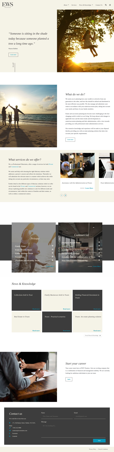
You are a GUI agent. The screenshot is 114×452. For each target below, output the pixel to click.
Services (74, 5)
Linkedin (14, 436)
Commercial (15, 167)
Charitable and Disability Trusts (27, 261)
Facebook (15, 433)
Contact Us (99, 5)
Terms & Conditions (103, 449)
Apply (68, 379)
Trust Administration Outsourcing (74, 261)
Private (51, 164)
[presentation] (61, 195)
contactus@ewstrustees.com (19, 430)
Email (76, 413)
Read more (36, 309)
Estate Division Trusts (23, 250)
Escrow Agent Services (70, 253)
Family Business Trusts (24, 253)
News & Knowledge (85, 5)
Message (43, 422)
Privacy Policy (92, 449)
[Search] (106, 5)
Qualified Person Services (71, 250)
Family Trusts (20, 246)
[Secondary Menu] (110, 5)
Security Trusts (67, 246)
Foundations (20, 257)
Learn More (89, 188)
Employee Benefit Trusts (71, 243)
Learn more (13, 54)
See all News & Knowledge (91, 335)
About (66, 5)
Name (43, 413)
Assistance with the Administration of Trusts (78, 257)
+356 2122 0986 (16, 427)
